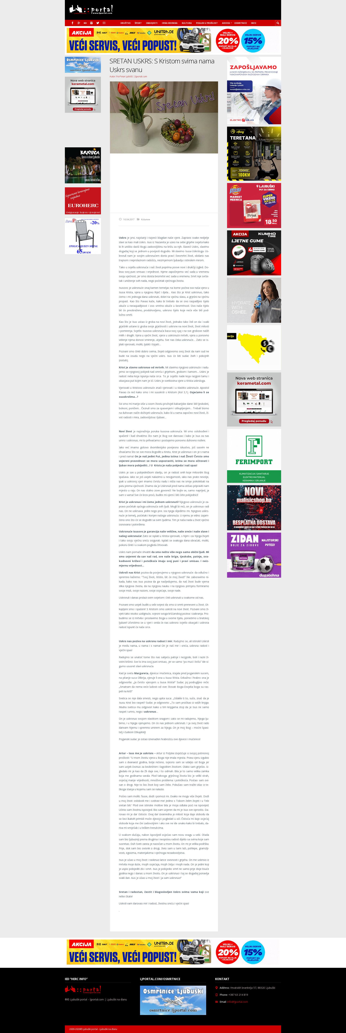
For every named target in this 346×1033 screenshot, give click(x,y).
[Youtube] (104, 23)
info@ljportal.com (237, 1001)
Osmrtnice (240, 23)
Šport (138, 23)
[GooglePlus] (79, 23)
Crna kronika (170, 23)
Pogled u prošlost (207, 23)
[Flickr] (85, 23)
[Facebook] (72, 23)
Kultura (187, 23)
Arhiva (226, 23)
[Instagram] (91, 23)
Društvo (125, 23)
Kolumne (145, 219)
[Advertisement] (164, 183)
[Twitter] (98, 23)
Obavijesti (152, 23)
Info (253, 23)
